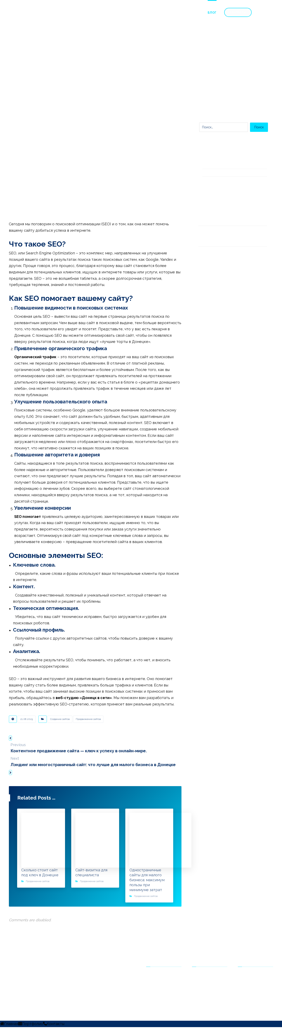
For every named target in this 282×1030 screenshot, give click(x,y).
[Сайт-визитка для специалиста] (206, 236)
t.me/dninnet (252, 981)
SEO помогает (27, 516)
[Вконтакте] (10, 980)
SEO (200, 974)
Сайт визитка (161, 981)
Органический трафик (35, 357)
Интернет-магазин (164, 987)
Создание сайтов (60, 719)
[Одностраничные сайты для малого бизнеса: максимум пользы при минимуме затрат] (206, 257)
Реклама (203, 981)
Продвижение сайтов (88, 719)
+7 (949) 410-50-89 (256, 974)
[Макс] (17, 980)
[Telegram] (15, 980)
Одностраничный (164, 974)
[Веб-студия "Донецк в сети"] (46, 16)
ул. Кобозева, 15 (255, 987)
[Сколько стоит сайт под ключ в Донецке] (206, 215)
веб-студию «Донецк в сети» (84, 698)
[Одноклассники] (12, 980)
